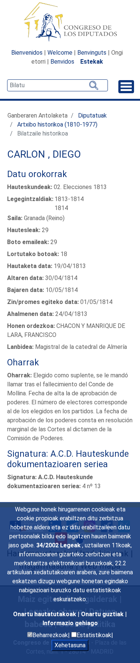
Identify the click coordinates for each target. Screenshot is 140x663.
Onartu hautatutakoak (45, 614)
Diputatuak (92, 115)
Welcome (59, 52)
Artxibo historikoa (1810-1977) (57, 124)
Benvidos (62, 61)
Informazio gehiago (70, 623)
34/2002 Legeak (59, 545)
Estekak (91, 61)
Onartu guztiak (103, 614)
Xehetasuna (70, 645)
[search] (57, 85)
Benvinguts (91, 52)
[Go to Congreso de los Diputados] (70, 21)
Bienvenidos (27, 52)
